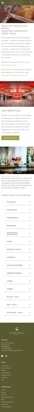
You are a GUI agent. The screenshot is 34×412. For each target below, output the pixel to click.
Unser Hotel (4, 365)
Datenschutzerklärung (7, 397)
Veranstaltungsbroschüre (8, 65)
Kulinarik (3, 370)
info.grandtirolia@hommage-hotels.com (12, 350)
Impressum (4, 395)
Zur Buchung (16, 2)
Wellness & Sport (6, 375)
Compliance (4, 404)
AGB (2, 399)
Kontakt (3, 390)
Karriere (3, 392)
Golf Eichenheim (5, 373)
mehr (2, 380)
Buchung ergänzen (6, 406)
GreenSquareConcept (7, 402)
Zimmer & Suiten (6, 368)
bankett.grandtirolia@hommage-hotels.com (14, 75)
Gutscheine (4, 377)
